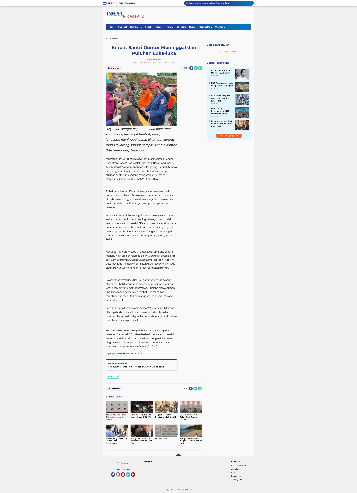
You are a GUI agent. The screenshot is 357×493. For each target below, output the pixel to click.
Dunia (192, 27)
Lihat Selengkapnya (228, 135)
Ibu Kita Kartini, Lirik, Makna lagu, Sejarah (221, 71)
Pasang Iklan (236, 476)
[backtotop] (178, 456)
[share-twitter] (196, 68)
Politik (148, 27)
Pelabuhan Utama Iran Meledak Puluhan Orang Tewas (137, 366)
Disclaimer (235, 469)
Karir (233, 473)
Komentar (115, 68)
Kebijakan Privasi (238, 466)
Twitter (129, 478)
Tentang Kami (237, 479)
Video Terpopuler (218, 44)
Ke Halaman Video (228, 52)
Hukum (169, 27)
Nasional (122, 27)
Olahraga (220, 27)
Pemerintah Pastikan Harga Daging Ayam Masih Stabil (212, 3)
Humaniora (136, 27)
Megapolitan (205, 27)
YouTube (135, 478)
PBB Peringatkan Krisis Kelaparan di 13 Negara (222, 84)
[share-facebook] (191, 68)
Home (111, 3)
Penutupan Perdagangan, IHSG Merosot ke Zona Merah (220, 111)
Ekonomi (181, 27)
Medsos (158, 27)
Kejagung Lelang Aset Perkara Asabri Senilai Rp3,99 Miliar (221, 123)
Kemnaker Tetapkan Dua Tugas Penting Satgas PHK (220, 98)
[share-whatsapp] (200, 68)
